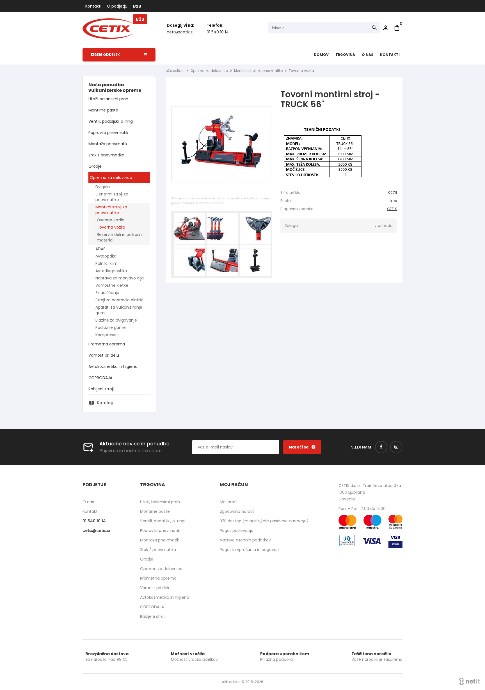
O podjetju (117, 6)
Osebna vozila (110, 220)
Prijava (385, 27)
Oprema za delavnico (111, 177)
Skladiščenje (107, 292)
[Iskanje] (374, 27)
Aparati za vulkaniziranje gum (118, 310)
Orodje (95, 166)
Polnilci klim (106, 263)
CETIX (392, 208)
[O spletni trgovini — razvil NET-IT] (469, 681)
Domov (321, 54)
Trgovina (345, 54)
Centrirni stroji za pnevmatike (111, 196)
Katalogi (105, 403)
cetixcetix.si (180, 32)
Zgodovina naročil (237, 511)
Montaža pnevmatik (107, 144)
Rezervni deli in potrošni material (120, 237)
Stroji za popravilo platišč (119, 300)
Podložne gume (110, 327)
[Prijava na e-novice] (302, 447)
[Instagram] (396, 447)
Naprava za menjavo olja (119, 278)
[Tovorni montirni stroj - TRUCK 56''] (221, 144)
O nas (367, 54)
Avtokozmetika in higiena (113, 366)
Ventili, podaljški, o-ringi (111, 121)
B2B (137, 6)
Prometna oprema (106, 344)
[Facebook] (381, 447)
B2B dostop (264, 521)
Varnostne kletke (111, 285)
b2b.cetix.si (175, 70)
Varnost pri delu (103, 355)
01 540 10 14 (218, 32)
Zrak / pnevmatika (106, 155)
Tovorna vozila (111, 227)
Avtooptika (105, 256)
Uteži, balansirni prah (108, 99)
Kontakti (93, 6)
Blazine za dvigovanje (116, 320)
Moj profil (228, 502)
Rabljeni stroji (101, 389)
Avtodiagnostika (111, 271)
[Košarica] (396, 27)
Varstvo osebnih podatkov (245, 540)
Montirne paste (103, 110)
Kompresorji (106, 335)
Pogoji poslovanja (236, 530)
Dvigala (102, 187)
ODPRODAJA (100, 378)
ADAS (100, 249)
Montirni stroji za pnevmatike (111, 209)
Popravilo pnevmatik (108, 132)
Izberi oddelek (105, 54)
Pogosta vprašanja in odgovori (249, 549)
